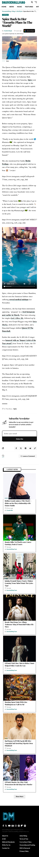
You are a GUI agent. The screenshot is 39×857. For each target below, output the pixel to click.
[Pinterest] (18, 825)
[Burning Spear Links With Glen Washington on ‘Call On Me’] (19, 687)
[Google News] (12, 825)
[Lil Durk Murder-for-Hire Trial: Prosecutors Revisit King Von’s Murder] (19, 768)
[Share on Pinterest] (25, 448)
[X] (6, 825)
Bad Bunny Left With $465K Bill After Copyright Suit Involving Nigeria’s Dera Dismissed (19, 743)
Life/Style (5, 15)
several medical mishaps (18, 299)
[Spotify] (24, 825)
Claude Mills (10, 510)
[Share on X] (21, 448)
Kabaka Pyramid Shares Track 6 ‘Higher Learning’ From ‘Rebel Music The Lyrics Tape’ (19, 583)
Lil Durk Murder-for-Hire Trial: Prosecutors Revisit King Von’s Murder (18, 783)
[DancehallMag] (16, 2)
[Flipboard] (21, 825)
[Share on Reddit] (30, 448)
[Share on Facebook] (16, 448)
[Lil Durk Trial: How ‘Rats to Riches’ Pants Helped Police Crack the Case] (19, 649)
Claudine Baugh (8, 30)
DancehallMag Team (12, 549)
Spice (30, 80)
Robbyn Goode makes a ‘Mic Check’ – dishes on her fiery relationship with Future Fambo (18, 503)
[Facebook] (3, 825)
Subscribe (19, 439)
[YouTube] (9, 825)
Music (6, 497)
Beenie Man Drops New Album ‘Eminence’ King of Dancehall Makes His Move (19, 624)
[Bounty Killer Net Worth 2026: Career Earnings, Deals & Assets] (19, 527)
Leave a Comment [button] (29, 456)
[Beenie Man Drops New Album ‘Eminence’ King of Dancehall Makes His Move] (19, 608)
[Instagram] (15, 825)
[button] (31, 2)
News (9, 497)
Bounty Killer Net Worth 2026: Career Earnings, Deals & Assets (18, 543)
